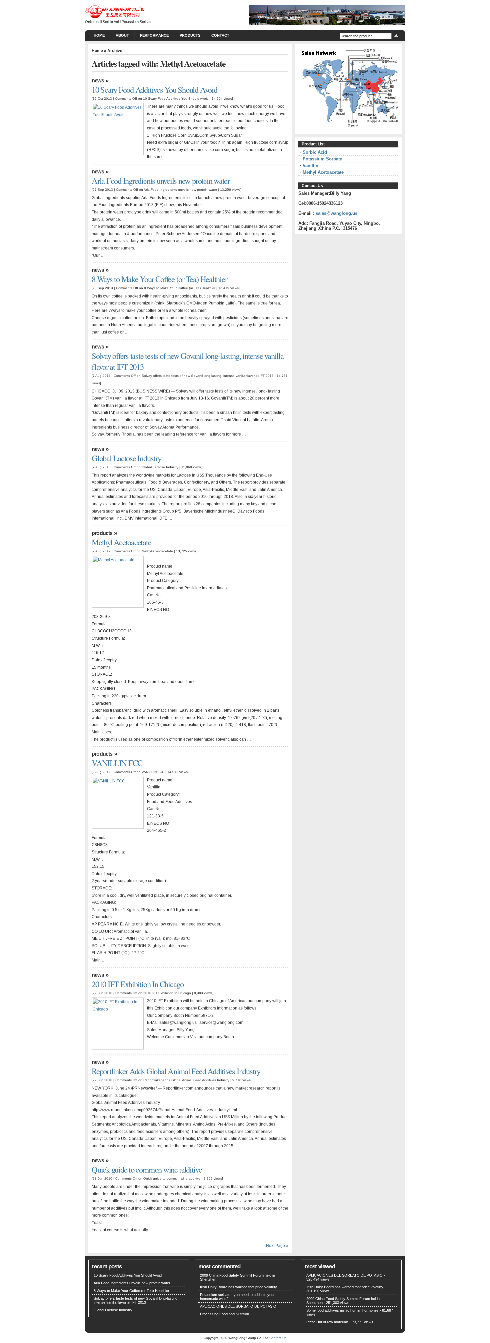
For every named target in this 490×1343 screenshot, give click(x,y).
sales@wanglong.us (336, 213)
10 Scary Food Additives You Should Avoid (154, 89)
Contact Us (277, 1338)
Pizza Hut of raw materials (327, 1322)
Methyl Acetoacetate (121, 542)
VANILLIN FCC (117, 762)
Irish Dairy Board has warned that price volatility (238, 1287)
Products (102, 533)
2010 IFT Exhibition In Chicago (138, 983)
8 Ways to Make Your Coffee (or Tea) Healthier (159, 278)
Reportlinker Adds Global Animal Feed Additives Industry (176, 1071)
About (122, 35)
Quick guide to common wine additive (147, 1169)
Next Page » (277, 1245)
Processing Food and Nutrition (224, 1314)
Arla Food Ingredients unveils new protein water (161, 180)
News (98, 80)
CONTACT (220, 35)
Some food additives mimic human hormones (342, 1310)
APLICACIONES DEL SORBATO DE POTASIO (238, 1306)
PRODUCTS (190, 35)
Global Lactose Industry (126, 458)
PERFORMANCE (154, 35)
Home (99, 35)
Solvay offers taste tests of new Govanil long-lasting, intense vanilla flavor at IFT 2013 (136, 1300)
